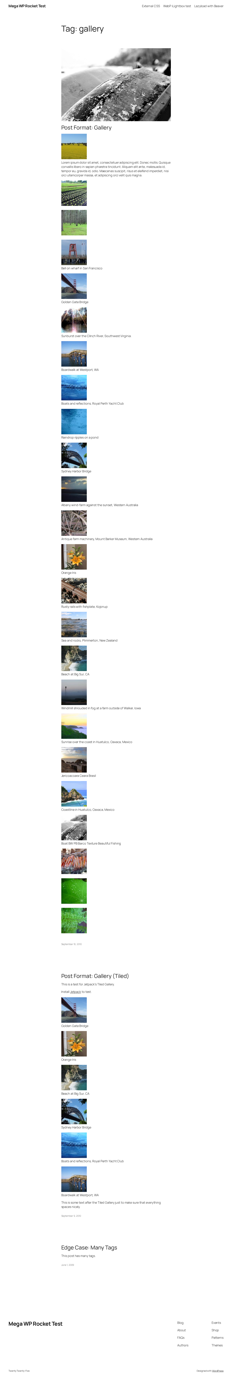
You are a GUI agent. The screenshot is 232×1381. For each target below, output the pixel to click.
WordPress (218, 1370)
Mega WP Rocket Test (27, 5)
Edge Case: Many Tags (89, 1247)
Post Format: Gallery (86, 127)
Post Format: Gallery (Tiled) (95, 976)
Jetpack (75, 992)
